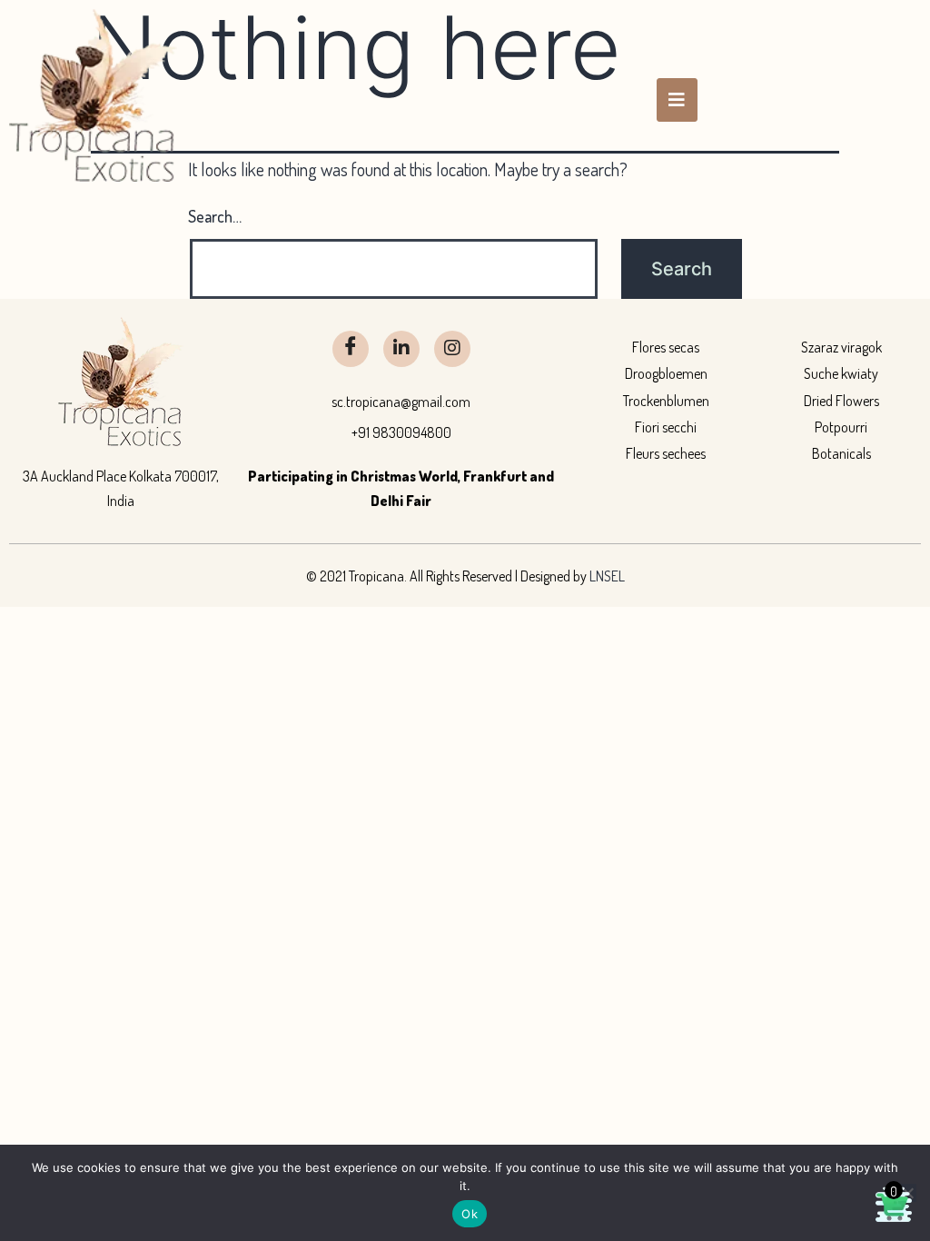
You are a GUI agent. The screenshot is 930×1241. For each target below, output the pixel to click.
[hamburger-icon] (677, 100)
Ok (469, 1213)
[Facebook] (350, 349)
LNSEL (607, 576)
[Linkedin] (401, 349)
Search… (215, 216)
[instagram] (452, 349)
